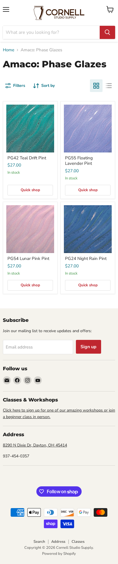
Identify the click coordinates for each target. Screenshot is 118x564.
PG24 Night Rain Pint (86, 258)
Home (8, 50)
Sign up (88, 347)
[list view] (109, 85)
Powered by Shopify (59, 553)
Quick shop (30, 190)
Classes (78, 541)
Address (58, 541)
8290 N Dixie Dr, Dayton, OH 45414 (35, 445)
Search (39, 541)
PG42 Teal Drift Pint (26, 158)
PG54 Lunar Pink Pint (28, 258)
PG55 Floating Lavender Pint (79, 161)
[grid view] (96, 85)
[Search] (107, 32)
